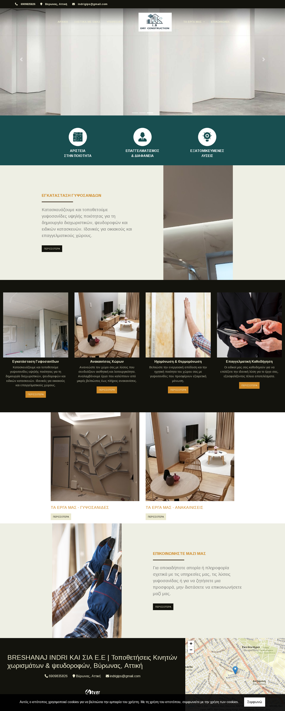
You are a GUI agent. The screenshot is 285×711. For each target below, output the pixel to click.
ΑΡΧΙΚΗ (63, 21)
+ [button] (191, 643)
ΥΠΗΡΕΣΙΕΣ (115, 21)
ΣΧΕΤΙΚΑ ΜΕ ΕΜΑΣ (87, 21)
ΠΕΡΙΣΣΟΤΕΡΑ (52, 248)
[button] (21, 59)
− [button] (191, 649)
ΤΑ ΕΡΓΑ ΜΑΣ (193, 21)
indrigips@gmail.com (92, 4)
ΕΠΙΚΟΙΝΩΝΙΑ (220, 21)
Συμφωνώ (254, 702)
